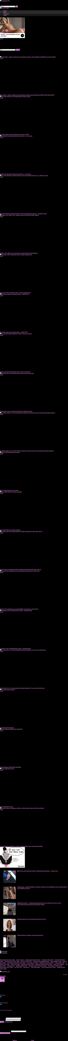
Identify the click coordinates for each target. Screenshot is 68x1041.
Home (5, 11)
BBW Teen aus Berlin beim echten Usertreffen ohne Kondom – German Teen (37, 871)
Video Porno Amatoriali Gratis (41, 961)
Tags (4, 12)
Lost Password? (8, 1021)
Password (2, 1020)
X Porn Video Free (60, 962)
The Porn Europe (35, 967)
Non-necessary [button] (4, 1002)
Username (2, 1018)
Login (2, 1021)
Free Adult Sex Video (32, 962)
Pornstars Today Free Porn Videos (38, 965)
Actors (5, 15)
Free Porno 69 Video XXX (55, 965)
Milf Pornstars (11, 965)
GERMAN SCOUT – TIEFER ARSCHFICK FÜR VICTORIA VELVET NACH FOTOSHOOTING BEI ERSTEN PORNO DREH (39, 903)
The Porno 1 (26, 967)
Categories (6, 14)
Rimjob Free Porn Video (27, 964)
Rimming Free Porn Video (46, 962)
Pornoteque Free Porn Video (7, 959)
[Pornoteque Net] (5, 0)
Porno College (20, 959)
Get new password (5, 1033)
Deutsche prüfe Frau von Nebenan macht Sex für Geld (31, 919)
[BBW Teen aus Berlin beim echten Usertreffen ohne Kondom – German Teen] (9, 882)
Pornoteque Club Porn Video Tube (16, 962)
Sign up (15, 1040)
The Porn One (18, 967)
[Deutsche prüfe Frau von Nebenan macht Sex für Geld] (9, 930)
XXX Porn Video (15, 964)
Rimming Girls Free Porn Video (43, 964)
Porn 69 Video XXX (26, 961)
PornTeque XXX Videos (6, 967)
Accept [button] (65, 974)
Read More (3, 976)
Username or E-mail (5, 1031)
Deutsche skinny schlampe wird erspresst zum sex (30, 935)
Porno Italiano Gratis (55, 961)
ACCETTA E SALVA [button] (6, 1010)
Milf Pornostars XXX (21, 965)
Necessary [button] (2, 995)
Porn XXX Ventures (58, 964)
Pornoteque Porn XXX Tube (32, 959)
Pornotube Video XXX (48, 959)
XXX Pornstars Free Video (48, 967)
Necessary (4, 997)
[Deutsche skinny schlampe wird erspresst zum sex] (9, 947)
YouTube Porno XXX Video (11, 961)
